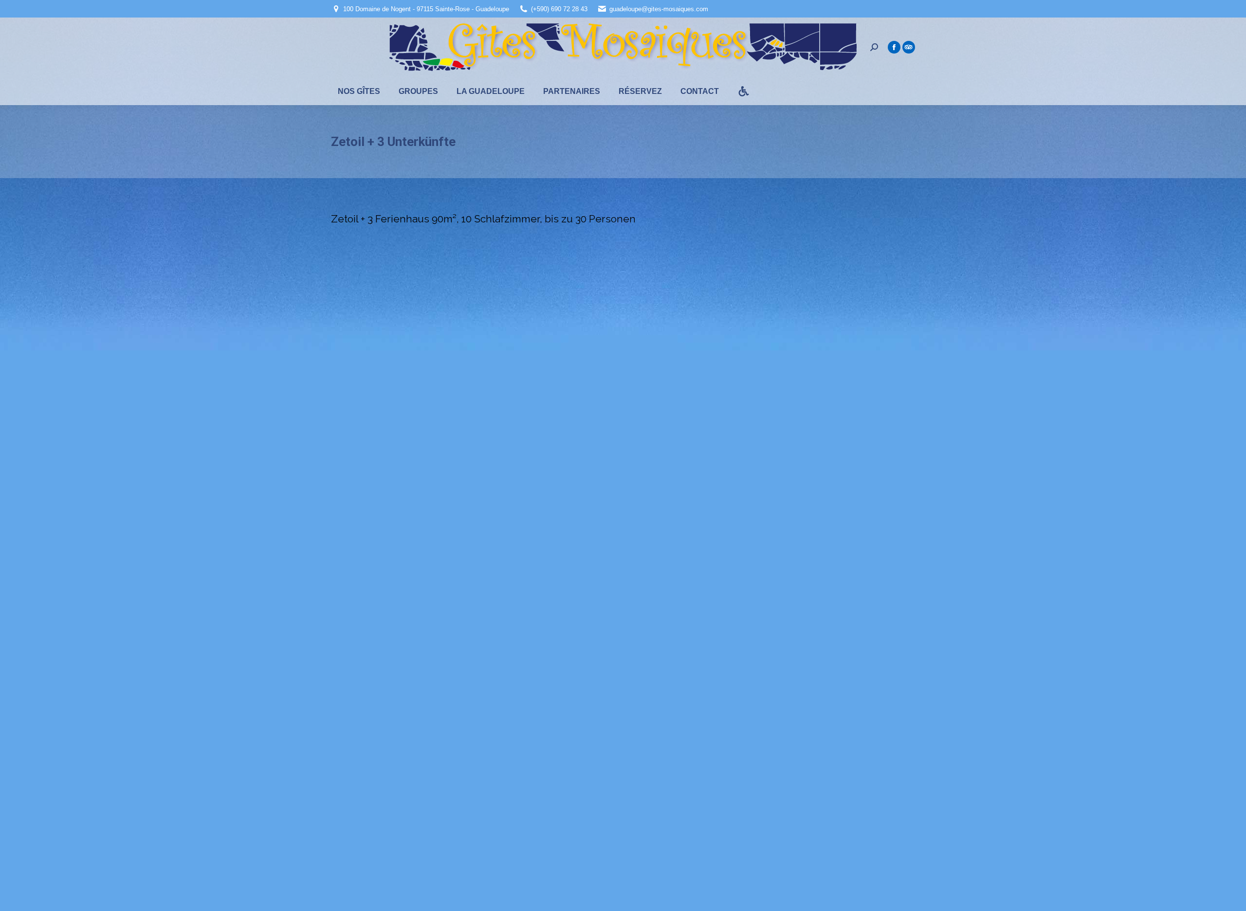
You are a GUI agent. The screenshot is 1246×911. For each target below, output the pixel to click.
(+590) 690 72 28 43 (559, 9)
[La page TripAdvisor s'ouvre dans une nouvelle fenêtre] (908, 47)
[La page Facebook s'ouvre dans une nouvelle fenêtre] (894, 47)
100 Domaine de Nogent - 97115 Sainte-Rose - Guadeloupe (426, 9)
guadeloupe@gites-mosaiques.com (658, 9)
